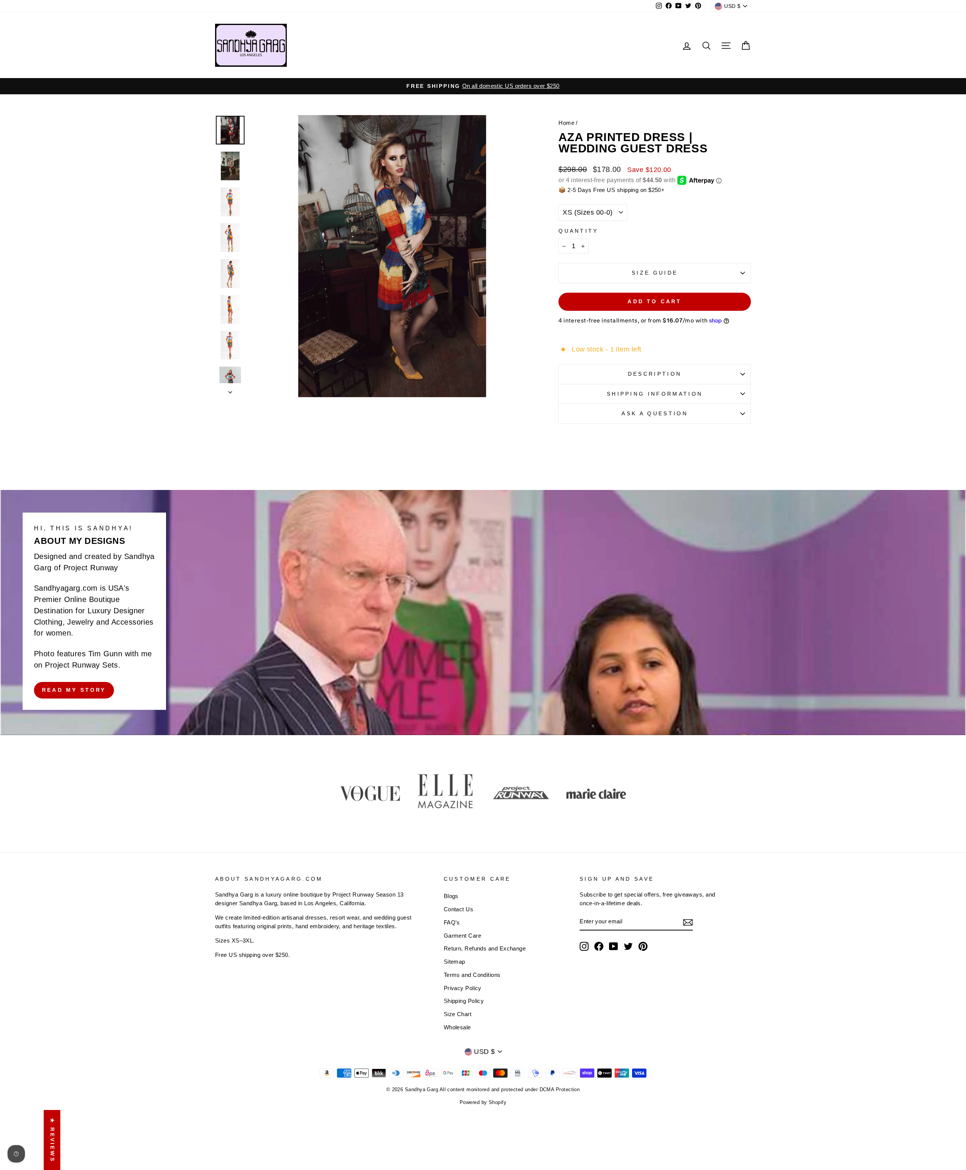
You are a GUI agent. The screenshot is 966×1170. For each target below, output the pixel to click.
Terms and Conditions (472, 975)
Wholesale (457, 1027)
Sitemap (454, 961)
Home (566, 123)
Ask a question (654, 413)
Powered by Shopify (483, 1102)
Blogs (451, 896)
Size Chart (458, 1014)
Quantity (578, 231)
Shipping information (655, 394)
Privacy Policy (462, 988)
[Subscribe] (688, 922)
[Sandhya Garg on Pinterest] (643, 946)
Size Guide (655, 273)
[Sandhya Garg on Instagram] (584, 946)
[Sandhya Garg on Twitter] (628, 946)
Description (655, 374)
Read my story (74, 690)
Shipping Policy (464, 1001)
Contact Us (459, 909)
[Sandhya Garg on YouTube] (613, 946)
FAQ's (452, 922)
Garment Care (462, 935)
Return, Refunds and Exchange (485, 948)
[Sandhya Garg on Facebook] (598, 946)
